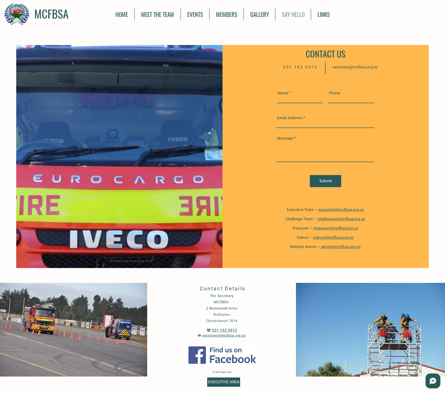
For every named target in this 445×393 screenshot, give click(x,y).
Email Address (289, 118)
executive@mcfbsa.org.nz (341, 209)
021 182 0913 (224, 330)
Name (283, 93)
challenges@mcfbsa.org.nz (341, 219)
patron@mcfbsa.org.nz (333, 237)
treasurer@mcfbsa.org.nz (335, 228)
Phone (334, 93)
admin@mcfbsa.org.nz (341, 246)
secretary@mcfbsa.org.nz (355, 67)
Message (285, 138)
